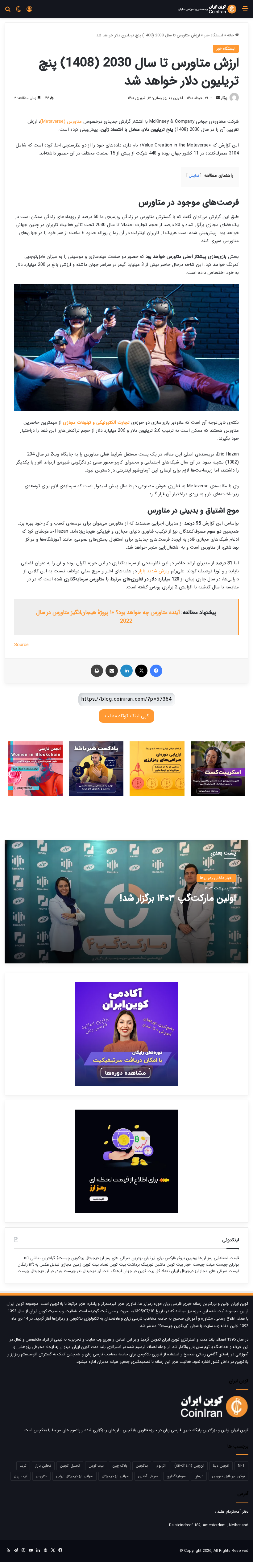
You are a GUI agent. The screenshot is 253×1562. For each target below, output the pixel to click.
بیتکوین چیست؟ (69, 1258)
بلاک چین (119, 1466)
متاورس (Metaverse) (61, 121)
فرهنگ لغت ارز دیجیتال (101, 1271)
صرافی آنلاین (148, 1476)
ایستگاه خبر (213, 35)
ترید (23, 1466)
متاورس (41, 1476)
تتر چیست (72, 1271)
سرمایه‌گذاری (176, 1476)
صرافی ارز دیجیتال (115, 1476)
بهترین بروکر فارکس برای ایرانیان (170, 1258)
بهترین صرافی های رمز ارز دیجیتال (113, 1258)
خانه (231, 35)
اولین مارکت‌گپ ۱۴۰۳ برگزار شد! (178, 898)
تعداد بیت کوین (94, 1264)
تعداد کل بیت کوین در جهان (146, 1271)
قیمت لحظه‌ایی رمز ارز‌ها (218, 1258)
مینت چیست (204, 1264)
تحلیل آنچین (70, 1466)
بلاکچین (142, 1466)
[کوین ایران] (207, 9)
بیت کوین (96, 1466)
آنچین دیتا (221, 1466)
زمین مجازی (70, 1264)
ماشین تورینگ (153, 1264)
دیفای (198, 1476)
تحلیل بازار (43, 1466)
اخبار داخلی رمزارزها (216, 878)
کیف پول (20, 1476)
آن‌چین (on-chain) (189, 1466)
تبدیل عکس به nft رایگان (38, 1264)
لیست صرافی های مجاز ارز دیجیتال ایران (205, 1271)
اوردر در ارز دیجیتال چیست (40, 1271)
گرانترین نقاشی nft (39, 1258)
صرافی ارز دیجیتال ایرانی (74, 1476)
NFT (241, 1466)
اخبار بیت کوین (179, 1264)
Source (21, 645)
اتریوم (161, 1466)
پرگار (224, 98)
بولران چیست (227, 1264)
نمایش (194, 176)
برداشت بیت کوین (124, 1264)
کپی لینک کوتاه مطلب (127, 716)
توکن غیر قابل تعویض (228, 1476)
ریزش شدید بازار (153, 571)
